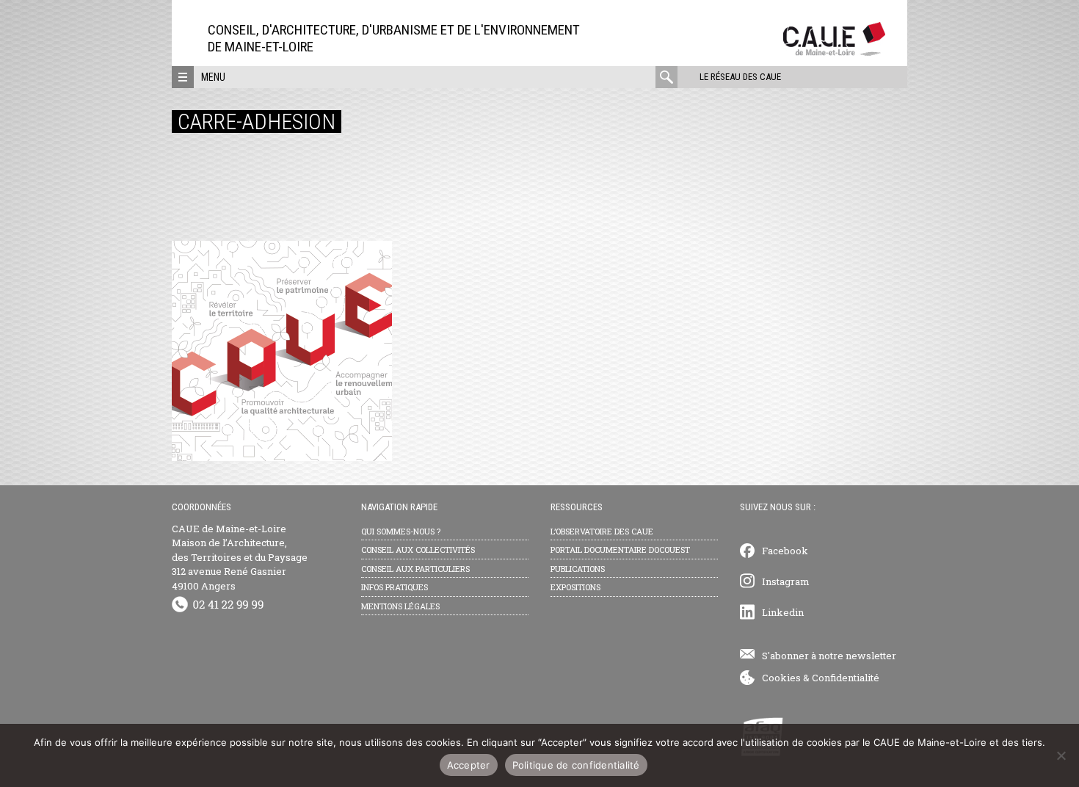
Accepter (468, 765)
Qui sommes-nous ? (400, 531)
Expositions (575, 586)
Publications (578, 568)
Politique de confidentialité (576, 765)
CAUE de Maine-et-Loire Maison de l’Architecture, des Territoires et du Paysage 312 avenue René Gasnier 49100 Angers (240, 557)
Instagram (786, 581)
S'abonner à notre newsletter (829, 655)
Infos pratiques (394, 586)
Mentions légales (400, 606)
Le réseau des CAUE (740, 76)
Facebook (785, 550)
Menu (213, 77)
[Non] (1060, 755)
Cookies (781, 677)
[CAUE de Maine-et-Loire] (834, 52)
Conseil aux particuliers (415, 568)
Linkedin (783, 612)
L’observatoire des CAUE (602, 531)
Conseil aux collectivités (418, 549)
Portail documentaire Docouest (620, 549)
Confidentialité (845, 677)
